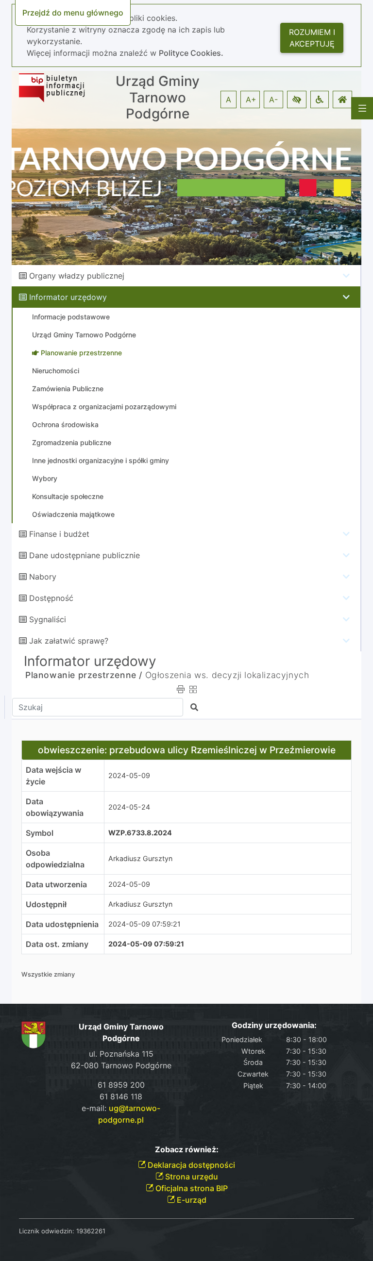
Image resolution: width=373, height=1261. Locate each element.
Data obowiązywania (55, 807)
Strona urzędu (190, 1176)
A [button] (228, 99)
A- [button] (273, 99)
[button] (296, 99)
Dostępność (51, 598)
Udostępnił (46, 904)
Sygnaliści (47, 619)
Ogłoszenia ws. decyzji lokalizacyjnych (227, 675)
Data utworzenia (56, 884)
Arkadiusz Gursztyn (140, 858)
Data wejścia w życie (53, 775)
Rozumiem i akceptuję (312, 38)
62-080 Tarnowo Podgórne (121, 1065)
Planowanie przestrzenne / (83, 675)
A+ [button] (251, 99)
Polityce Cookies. (191, 53)
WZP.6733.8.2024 (140, 833)
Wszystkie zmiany (48, 974)
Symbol (39, 833)
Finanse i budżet (59, 534)
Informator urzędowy (68, 297)
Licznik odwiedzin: (46, 1231)
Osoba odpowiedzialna (55, 858)
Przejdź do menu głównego (72, 12)
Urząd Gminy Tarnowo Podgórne (158, 97)
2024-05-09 (129, 775)
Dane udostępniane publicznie (84, 555)
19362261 (90, 1231)
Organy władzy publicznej (76, 276)
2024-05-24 (129, 807)
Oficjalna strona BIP (190, 1188)
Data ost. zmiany (57, 944)
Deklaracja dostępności (190, 1165)
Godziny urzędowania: (274, 1025)
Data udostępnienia (62, 924)
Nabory (42, 576)
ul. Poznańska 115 (121, 1054)
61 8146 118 (121, 1096)
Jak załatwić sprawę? (68, 641)
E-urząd (190, 1200)
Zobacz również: (187, 1149)
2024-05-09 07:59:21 (144, 924)
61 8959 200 (121, 1085)
